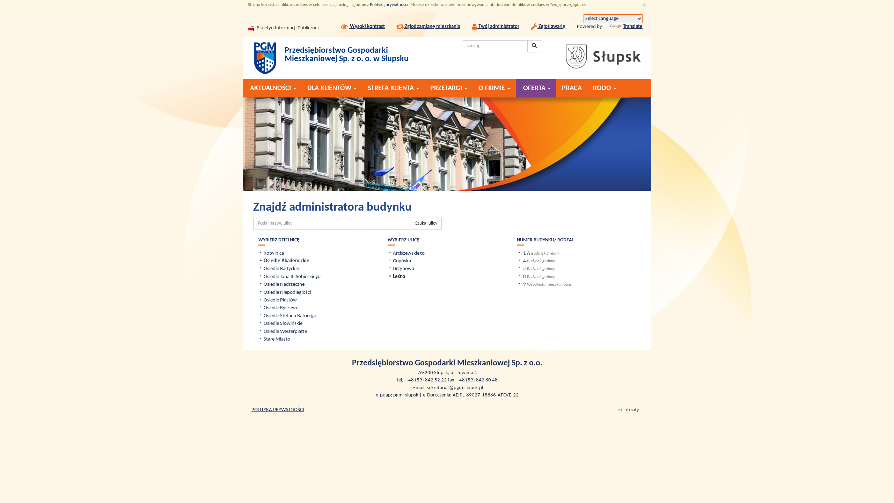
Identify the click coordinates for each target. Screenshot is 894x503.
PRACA (572, 88)
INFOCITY (631, 410)
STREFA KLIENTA (392, 88)
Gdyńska (402, 261)
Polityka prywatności (277, 410)
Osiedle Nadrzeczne (284, 284)
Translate (633, 26)
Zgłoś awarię (551, 26)
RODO (603, 88)
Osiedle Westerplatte (285, 331)
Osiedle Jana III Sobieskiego (292, 276)
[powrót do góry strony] (884, 493)
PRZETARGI (447, 88)
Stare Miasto (277, 339)
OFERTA (534, 88)
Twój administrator (498, 26)
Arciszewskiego (409, 253)
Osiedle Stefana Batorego (290, 316)
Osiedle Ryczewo (281, 308)
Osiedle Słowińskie (283, 323)
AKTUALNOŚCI (271, 88)
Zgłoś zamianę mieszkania (432, 26)
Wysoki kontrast (367, 26)
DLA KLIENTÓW (330, 88)
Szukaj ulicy (426, 223)
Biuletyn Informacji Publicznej (281, 28)
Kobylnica (274, 253)
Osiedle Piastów (280, 300)
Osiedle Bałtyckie (281, 268)
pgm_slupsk (405, 395)
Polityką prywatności (389, 4)
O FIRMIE (492, 88)
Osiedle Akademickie (286, 261)
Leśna (399, 276)
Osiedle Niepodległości (287, 292)
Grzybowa (403, 268)
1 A (526, 253)
